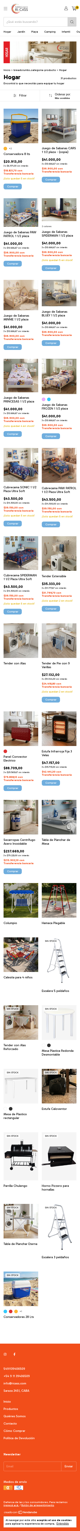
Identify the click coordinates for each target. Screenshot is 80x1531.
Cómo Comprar (14, 1431)
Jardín (21, 31)
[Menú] (6, 9)
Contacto (10, 1423)
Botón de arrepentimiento (37, 1505)
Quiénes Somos (15, 1416)
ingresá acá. (11, 1505)
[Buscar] (72, 22)
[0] (74, 8)
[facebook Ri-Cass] (14, 1354)
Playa (34, 31)
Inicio (7, 70)
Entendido (62, 1523)
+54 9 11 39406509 (17, 1376)
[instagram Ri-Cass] (5, 1354)
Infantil (66, 31)
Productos (11, 1409)
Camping (50, 31)
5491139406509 (14, 1369)
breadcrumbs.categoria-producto (35, 70)
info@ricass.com (15, 1383)
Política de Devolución (19, 1438)
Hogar (7, 31)
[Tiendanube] (21, 1513)
